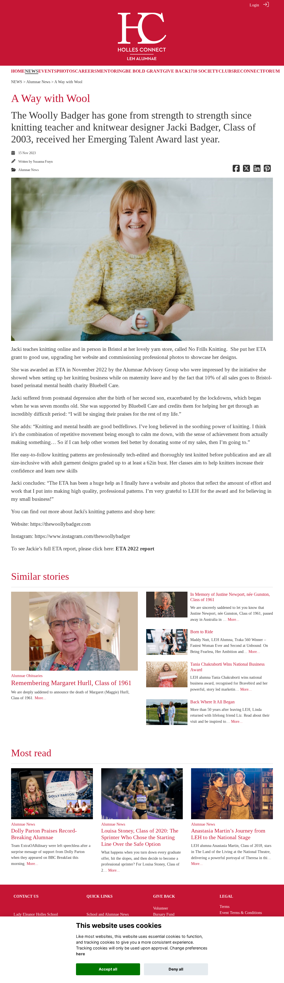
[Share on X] (246, 170)
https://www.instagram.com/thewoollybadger (81, 536)
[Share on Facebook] (236, 170)
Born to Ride (201, 631)
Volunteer (160, 908)
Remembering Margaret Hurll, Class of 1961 (71, 682)
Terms (224, 906)
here (80, 953)
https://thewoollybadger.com (60, 524)
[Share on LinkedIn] (256, 170)
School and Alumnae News (108, 914)
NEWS (16, 82)
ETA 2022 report (134, 548)
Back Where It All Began (212, 701)
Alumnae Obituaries (26, 675)
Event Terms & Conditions (241, 912)
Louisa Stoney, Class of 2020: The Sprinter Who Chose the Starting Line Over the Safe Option (139, 837)
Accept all (108, 969)
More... (40, 698)
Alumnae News (38, 82)
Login (254, 5)
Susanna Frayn (43, 161)
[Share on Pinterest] (267, 170)
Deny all (176, 969)
